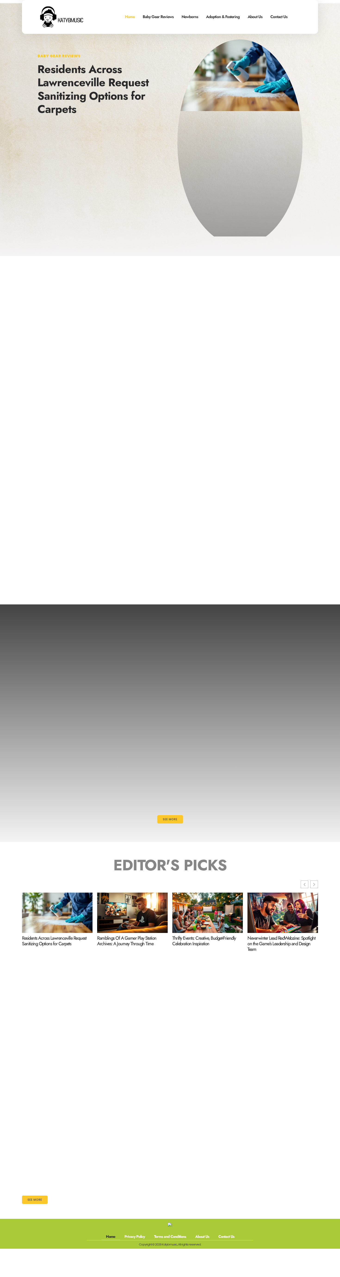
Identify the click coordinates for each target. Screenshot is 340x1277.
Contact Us (278, 16)
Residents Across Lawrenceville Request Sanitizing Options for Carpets (93, 89)
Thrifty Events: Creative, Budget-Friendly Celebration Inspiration (204, 941)
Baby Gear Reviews (158, 16)
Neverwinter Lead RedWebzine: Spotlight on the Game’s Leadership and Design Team (281, 943)
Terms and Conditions (170, 1236)
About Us (255, 16)
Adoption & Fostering (223, 16)
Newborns (190, 16)
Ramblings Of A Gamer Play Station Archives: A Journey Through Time (126, 941)
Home (130, 16)
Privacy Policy (134, 1236)
